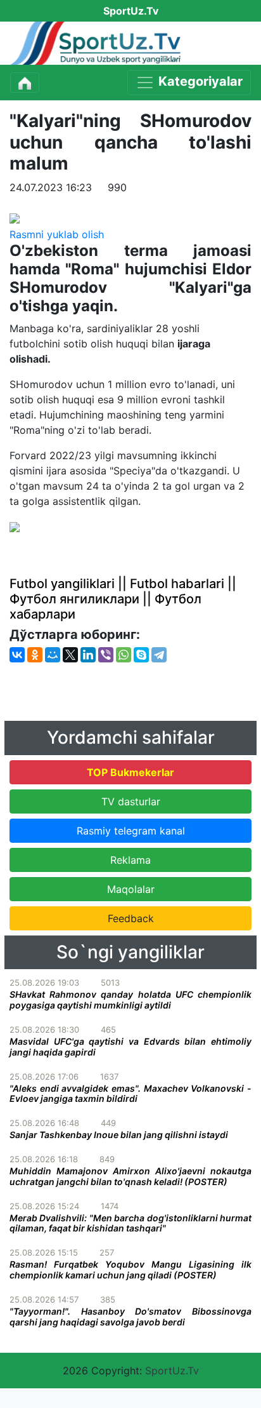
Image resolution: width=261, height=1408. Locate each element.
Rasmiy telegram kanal (131, 830)
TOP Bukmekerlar (130, 772)
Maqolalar (131, 889)
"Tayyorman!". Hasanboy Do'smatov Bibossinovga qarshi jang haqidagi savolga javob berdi (130, 1316)
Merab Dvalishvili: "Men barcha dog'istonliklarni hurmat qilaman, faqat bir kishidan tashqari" (130, 1223)
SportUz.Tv (172, 1370)
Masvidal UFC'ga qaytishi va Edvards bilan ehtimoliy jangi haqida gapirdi (130, 1046)
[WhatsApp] (123, 654)
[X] (70, 654)
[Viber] (105, 654)
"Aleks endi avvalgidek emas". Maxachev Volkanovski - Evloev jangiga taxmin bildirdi (130, 1093)
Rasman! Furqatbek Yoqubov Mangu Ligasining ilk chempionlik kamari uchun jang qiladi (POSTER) (130, 1269)
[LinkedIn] (88, 654)
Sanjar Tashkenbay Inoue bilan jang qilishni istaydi (119, 1134)
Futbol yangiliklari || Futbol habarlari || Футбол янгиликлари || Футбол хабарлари (123, 599)
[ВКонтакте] (17, 654)
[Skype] (141, 654)
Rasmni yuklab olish (57, 234)
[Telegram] (159, 654)
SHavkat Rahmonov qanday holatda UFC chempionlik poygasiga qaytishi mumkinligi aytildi (130, 999)
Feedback (131, 918)
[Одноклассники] (34, 654)
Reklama (130, 860)
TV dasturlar (130, 801)
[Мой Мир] (52, 654)
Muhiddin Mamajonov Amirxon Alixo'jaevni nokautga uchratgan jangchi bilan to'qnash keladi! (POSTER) (130, 1176)
